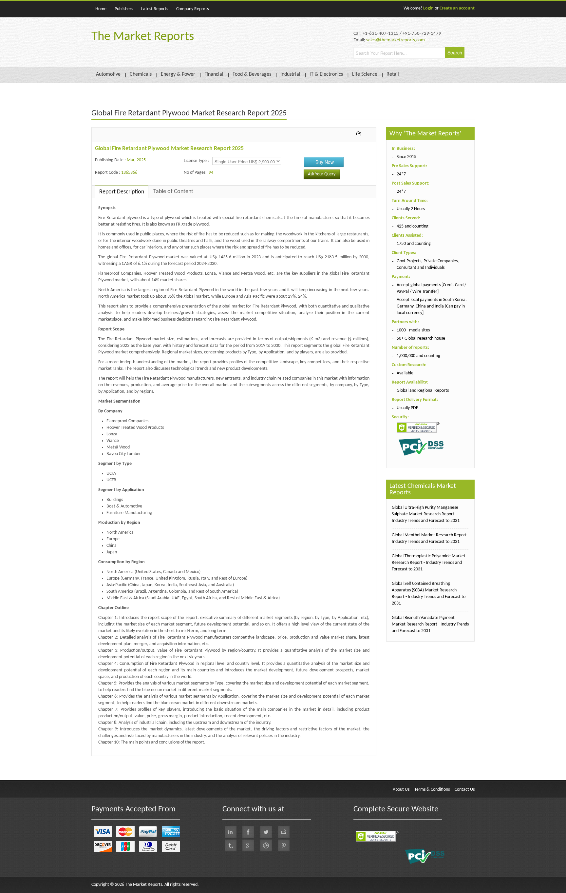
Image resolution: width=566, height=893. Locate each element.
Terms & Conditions (432, 789)
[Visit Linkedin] (230, 832)
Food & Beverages (252, 74)
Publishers (124, 9)
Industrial (290, 74)
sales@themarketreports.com (395, 40)
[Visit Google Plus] (248, 845)
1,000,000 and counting (418, 355)
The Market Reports (142, 36)
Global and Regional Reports (423, 390)
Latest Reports (154, 9)
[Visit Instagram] (266, 845)
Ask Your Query (321, 174)
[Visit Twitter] (266, 832)
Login (428, 8)
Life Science (364, 74)
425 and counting (412, 226)
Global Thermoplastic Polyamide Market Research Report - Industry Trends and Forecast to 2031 (428, 563)
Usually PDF (407, 408)
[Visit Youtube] (284, 832)
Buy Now (324, 162)
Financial (213, 74)
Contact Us (465, 789)
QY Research (129, 759)
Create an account (457, 8)
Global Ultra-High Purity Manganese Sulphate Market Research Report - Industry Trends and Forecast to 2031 (426, 514)
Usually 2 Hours (411, 209)
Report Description (121, 192)
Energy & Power (178, 74)
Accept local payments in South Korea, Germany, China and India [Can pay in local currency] (432, 306)
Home (100, 9)
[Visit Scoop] (230, 845)
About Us (401, 789)
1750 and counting (414, 243)
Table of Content (173, 192)
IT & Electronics (326, 74)
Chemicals (141, 74)
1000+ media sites (413, 330)
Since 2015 (406, 156)
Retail (393, 74)
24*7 (401, 174)
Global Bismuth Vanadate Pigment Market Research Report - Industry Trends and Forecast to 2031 (430, 624)
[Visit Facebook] (248, 832)
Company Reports (192, 9)
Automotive (108, 74)
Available (405, 373)
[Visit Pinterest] (284, 845)
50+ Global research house (421, 338)
